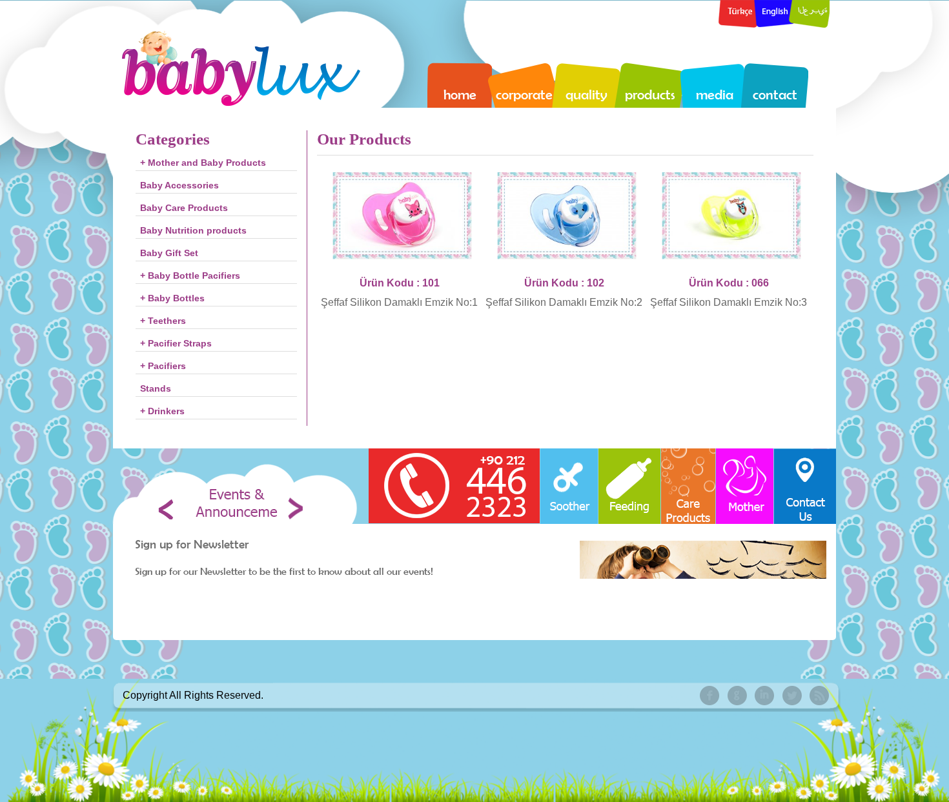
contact (775, 94)
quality (586, 94)
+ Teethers (163, 321)
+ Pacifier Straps (176, 343)
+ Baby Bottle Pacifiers (190, 275)
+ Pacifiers (163, 366)
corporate (524, 94)
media (714, 94)
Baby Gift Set (169, 253)
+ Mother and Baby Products (203, 162)
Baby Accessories (179, 185)
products (650, 94)
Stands (155, 388)
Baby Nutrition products (193, 230)
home (460, 94)
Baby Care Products (184, 208)
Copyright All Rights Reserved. (193, 695)
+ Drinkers (162, 411)
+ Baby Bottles (172, 298)
